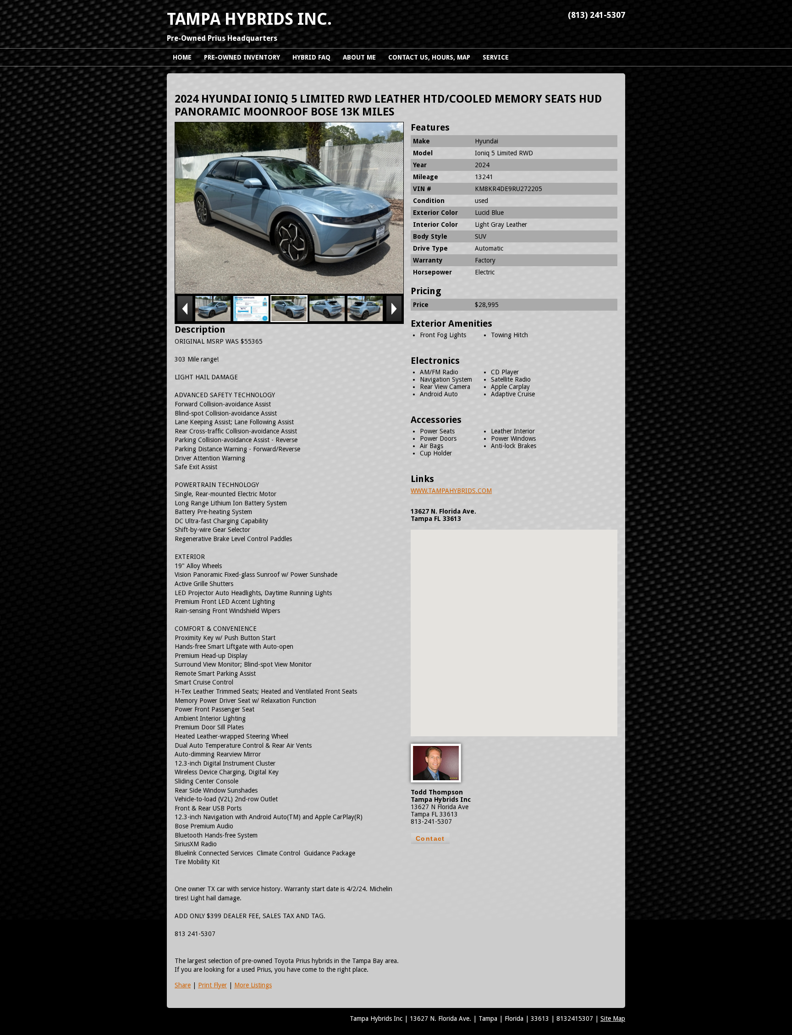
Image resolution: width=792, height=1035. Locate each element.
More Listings (253, 985)
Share (183, 985)
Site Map (612, 1018)
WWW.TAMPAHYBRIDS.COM (451, 490)
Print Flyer (212, 985)
